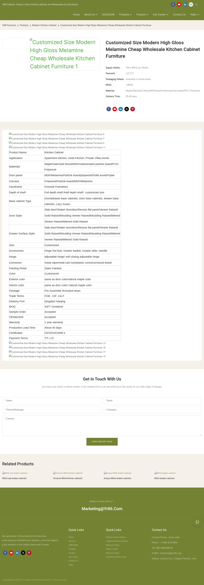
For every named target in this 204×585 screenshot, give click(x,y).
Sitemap (71, 579)
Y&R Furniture (9, 25)
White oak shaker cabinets (14, 478)
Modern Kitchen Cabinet (44, 25)
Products (24, 25)
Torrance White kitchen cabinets (67, 478)
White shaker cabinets (164, 478)
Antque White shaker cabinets (117, 478)
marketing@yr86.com (102, 509)
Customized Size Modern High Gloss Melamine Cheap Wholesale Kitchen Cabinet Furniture (105, 25)
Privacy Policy (60, 579)
